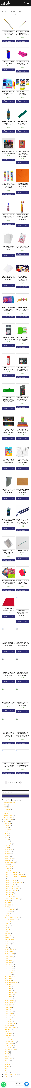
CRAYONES (8, 868)
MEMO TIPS (8, 944)
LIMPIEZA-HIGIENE (8, 817)
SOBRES (7, 1060)
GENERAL (6, 813)
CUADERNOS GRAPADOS (11, 891)
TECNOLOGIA (7, 1076)
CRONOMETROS (9, 870)
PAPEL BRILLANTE (9, 960)
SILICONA (7, 1056)
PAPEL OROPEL (9, 999)
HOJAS (7, 915)
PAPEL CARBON (9, 964)
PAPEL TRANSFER (9, 1019)
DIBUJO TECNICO (9, 897)
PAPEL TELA (8, 1017)
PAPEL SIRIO (8, 1009)
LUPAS (7, 931)
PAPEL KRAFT (8, 988)
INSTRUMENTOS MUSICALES (12, 917)
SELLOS (7, 1052)
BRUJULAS (7, 846)
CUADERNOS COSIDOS (10, 880)
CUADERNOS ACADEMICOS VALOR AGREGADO (16, 876)
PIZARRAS (7, 1031)
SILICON (7, 1054)
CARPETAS (8, 854)
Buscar (15, 796)
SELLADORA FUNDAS (10, 1050)
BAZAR (5, 807)
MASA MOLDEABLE (10, 939)
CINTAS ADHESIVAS (10, 862)
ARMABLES (8, 829)
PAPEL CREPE (8, 974)
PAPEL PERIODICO (9, 1001)
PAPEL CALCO (8, 962)
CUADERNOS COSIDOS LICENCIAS (13, 882)
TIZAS (6, 1070)
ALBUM (7, 827)
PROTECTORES (9, 1039)
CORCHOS (7, 864)
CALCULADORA (9, 850)
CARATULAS (8, 852)
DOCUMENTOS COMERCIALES (12, 899)
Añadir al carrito (8, 41)
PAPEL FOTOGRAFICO (10, 984)
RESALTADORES (9, 1044)
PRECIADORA (8, 1037)
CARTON (7, 856)
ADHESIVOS (8, 825)
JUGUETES (8, 921)
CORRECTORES (9, 866)
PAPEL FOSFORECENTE (11, 982)
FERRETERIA (7, 811)
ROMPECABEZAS (9, 1046)
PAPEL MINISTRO (9, 995)
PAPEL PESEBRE (9, 1003)
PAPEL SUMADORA (10, 1015)
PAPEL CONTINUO (9, 970)
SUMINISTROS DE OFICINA (10, 1074)
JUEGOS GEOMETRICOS (11, 919)
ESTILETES (8, 905)
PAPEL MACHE (8, 991)
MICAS (6, 946)
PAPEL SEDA (8, 1007)
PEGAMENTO (8, 1025)
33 (21, 782)
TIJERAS (7, 1066)
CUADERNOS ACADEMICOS (12, 872)
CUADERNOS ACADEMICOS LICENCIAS (14, 874)
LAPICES (7, 923)
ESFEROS (7, 901)
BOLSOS (7, 841)
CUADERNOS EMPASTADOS (12, 888)
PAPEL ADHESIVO (9, 954)
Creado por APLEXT (15, 1085)
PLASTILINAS (8, 1033)
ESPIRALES (8, 903)
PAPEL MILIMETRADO (10, 993)
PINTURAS (7, 1029)
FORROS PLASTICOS (10, 909)
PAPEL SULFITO (9, 1013)
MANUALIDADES (8, 819)
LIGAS (6, 927)
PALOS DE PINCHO (9, 952)
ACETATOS (8, 823)
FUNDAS (7, 913)
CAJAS (7, 848)
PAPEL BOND (8, 958)
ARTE (5, 805)
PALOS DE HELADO (9, 950)
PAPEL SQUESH (9, 1011)
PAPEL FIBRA (8, 978)
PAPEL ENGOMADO (10, 976)
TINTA (6, 1068)
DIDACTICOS (7, 809)
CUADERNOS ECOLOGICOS (11, 886)
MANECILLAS (8, 935)
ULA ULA (7, 1072)
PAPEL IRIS (8, 986)
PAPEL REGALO (9, 1005)
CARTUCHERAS (9, 858)
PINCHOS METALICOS (10, 1027)
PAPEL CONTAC (9, 968)
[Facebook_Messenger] (26, 1084)
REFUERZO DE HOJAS (10, 1042)
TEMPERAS (8, 1064)
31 (16, 782)
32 (19, 782)
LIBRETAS (7, 925)
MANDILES (7, 933)
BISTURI (7, 837)
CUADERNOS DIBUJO (10, 884)
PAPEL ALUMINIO (9, 956)
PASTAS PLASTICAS (10, 1023)
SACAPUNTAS (8, 1048)
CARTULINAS (8, 860)
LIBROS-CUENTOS (8, 815)
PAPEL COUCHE (9, 972)
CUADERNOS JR (9, 893)
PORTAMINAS (8, 1035)
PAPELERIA (6, 821)
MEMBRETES (8, 942)
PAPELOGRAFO (8, 1021)
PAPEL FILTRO (8, 980)
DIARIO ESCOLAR (9, 895)
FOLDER (7, 907)
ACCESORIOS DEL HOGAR (10, 803)
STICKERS (7, 1062)
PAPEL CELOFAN (9, 966)
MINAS (6, 948)
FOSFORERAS (8, 911)
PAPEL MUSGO (8, 997)
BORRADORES (8, 844)
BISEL (6, 835)
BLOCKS (7, 839)
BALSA (7, 833)
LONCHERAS (8, 929)
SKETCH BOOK (8, 1058)
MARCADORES (8, 937)
